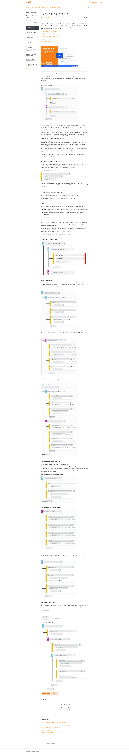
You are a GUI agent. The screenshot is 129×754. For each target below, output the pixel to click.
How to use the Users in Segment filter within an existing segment (56, 725)
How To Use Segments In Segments (49, 33)
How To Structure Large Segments (49, 31)
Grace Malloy (47, 17)
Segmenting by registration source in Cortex (31, 22)
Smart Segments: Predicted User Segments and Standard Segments (31, 48)
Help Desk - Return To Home (32, 751)
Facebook (41, 699)
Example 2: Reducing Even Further (49, 39)
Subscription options (31, 32)
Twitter (43, 699)
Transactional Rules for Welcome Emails (31, 36)
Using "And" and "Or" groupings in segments (31, 60)
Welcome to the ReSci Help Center (33, 7)
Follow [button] (85, 17)
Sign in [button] (100, 2)
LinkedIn (45, 699)
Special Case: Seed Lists (46, 41)
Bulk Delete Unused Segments (31, 16)
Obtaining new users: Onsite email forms (50, 727)
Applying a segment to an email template (32, 65)
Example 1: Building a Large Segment (49, 36)
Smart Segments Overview (30, 41)
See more (28, 68)
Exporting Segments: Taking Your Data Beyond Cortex (54, 722)
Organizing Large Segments (30, 28)
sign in (45, 743)
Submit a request (94, 2)
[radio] (61, 707)
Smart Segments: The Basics (55, 7)
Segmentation (45, 7)
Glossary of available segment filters (31, 55)
